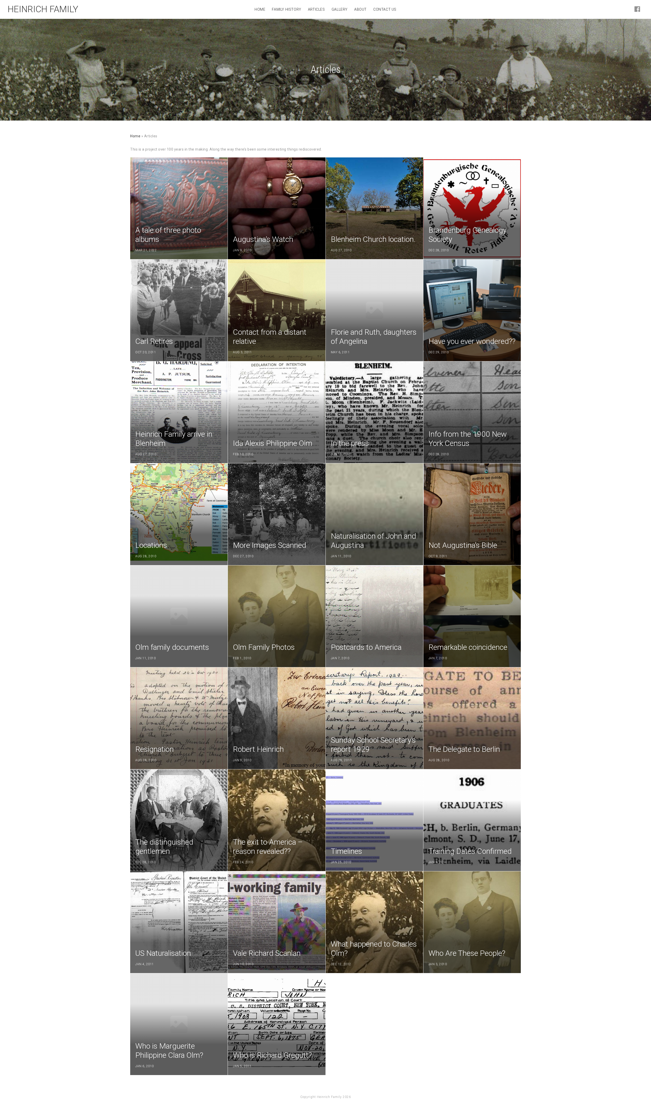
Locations (151, 545)
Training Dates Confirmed (470, 851)
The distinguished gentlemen (164, 847)
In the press (350, 443)
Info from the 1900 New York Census (467, 439)
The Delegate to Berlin (464, 749)
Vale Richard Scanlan (267, 953)
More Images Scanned (269, 545)
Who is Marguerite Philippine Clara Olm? (169, 1050)
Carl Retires (154, 341)
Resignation (154, 749)
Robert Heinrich (258, 749)
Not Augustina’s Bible (462, 545)
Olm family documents (172, 647)
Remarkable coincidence (467, 647)
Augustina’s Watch (263, 239)
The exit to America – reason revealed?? (268, 847)
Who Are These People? (466, 953)
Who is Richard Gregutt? (272, 1055)
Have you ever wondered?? (471, 341)
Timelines (346, 851)
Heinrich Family (43, 9)
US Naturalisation (163, 953)
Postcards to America (366, 647)
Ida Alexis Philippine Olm (272, 443)
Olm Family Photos (264, 647)
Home (135, 136)
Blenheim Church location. (373, 239)
